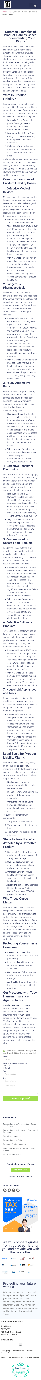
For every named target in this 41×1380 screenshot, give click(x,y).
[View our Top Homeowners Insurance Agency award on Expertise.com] (20, 1369)
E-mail (7, 1068)
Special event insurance (12, 1136)
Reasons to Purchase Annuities (14, 1144)
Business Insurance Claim (12, 1140)
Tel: (4, 1071)
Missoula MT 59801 (9, 1335)
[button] (31, 5)
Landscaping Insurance (11, 1154)
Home (3, 12)
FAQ (9, 12)
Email (5, 1078)
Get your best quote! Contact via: (15, 1063)
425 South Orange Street (11, 1332)
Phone (7, 1066)
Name (5, 1056)
